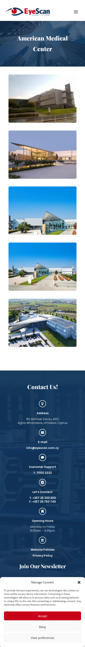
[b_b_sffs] (42, 234)
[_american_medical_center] (42, 121)
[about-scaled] (42, 178)
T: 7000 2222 (42, 473)
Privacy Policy (43, 556)
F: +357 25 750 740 (42, 502)
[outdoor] (42, 346)
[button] (79, 582)
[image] (42, 290)
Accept (42, 616)
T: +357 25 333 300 (42, 498)
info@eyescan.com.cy (42, 448)
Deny (42, 627)
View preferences (42, 638)
